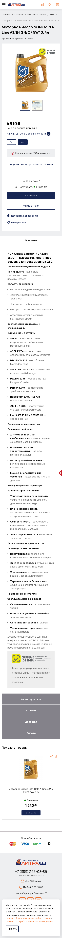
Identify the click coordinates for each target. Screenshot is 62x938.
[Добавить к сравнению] (56, 756)
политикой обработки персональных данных (29, 921)
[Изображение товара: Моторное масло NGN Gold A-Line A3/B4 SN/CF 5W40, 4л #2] (37, 105)
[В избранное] (51, 756)
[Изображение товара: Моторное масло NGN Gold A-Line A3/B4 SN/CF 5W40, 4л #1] (25, 105)
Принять (12, 928)
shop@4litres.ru (33, 881)
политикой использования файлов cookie (28, 918)
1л (11, 142)
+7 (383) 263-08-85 (31, 871)
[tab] (31, 241)
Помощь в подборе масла (31, 875)
